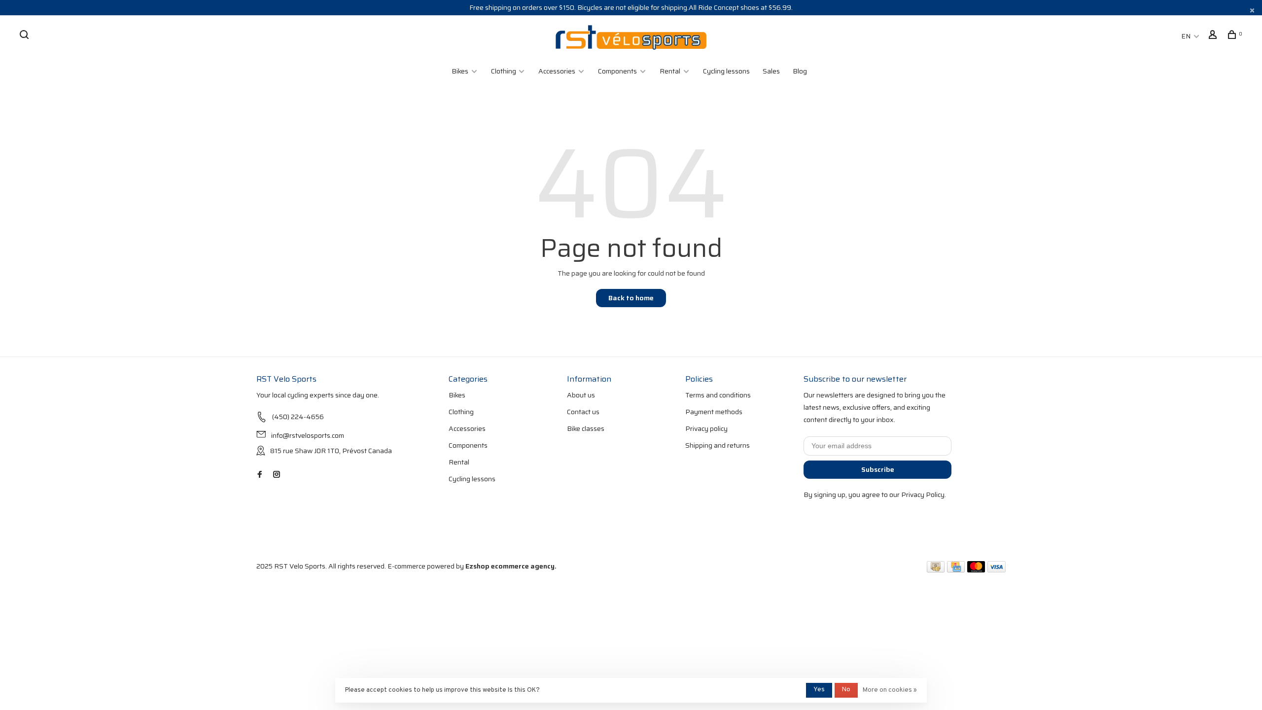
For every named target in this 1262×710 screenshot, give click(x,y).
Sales (771, 71)
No (846, 690)
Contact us (583, 411)
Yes (819, 690)
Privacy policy (706, 428)
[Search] (25, 36)
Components (617, 71)
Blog (800, 71)
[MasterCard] (976, 570)
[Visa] (996, 570)
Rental (670, 71)
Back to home (631, 297)
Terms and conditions (718, 395)
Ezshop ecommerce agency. (511, 566)
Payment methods (713, 411)
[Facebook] (259, 474)
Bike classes (585, 428)
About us (581, 395)
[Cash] (936, 570)
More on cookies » (890, 690)
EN (1186, 36)
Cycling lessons (726, 71)
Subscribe (877, 469)
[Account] (1214, 36)
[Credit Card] (956, 570)
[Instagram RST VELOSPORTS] (276, 474)
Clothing (504, 71)
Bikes (460, 71)
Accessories (556, 71)
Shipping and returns (717, 445)
